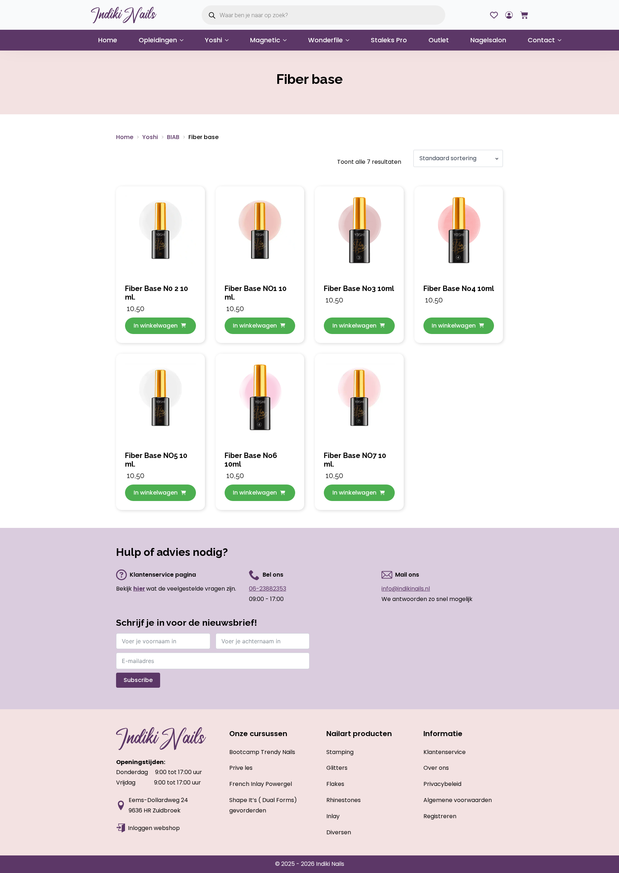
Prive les (241, 768)
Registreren (439, 816)
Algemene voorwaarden (457, 800)
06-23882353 (267, 589)
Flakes (335, 784)
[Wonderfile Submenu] (349, 40)
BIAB (173, 137)
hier (139, 589)
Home (107, 39)
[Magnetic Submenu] (287, 40)
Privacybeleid (442, 784)
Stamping (340, 752)
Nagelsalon (488, 39)
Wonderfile (325, 39)
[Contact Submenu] (561, 40)
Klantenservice (444, 752)
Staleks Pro (389, 39)
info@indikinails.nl (406, 589)
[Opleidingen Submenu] (184, 40)
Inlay (333, 816)
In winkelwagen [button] (156, 325)
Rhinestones (343, 800)
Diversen (338, 832)
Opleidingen (158, 39)
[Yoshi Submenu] (229, 40)
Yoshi (213, 39)
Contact (541, 39)
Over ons (436, 768)
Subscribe (138, 680)
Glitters (336, 768)
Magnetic (265, 39)
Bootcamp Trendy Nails (262, 752)
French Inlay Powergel (260, 784)
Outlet (438, 39)
